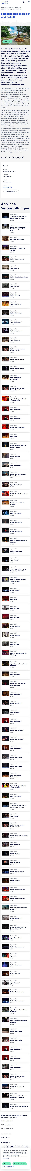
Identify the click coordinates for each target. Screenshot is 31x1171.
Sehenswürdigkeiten (15, 7)
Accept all (6, 1164)
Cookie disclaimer (6, 1121)
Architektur (18, 9)
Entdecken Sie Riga (6, 9)
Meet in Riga (4, 1137)
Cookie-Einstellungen (7, 1128)
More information (7, 1166)
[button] (23, 2)
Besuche (3, 7)
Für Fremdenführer (6, 1124)
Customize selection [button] (19, 1164)
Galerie (6, 41)
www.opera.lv (7, 187)
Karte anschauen (10, 191)
